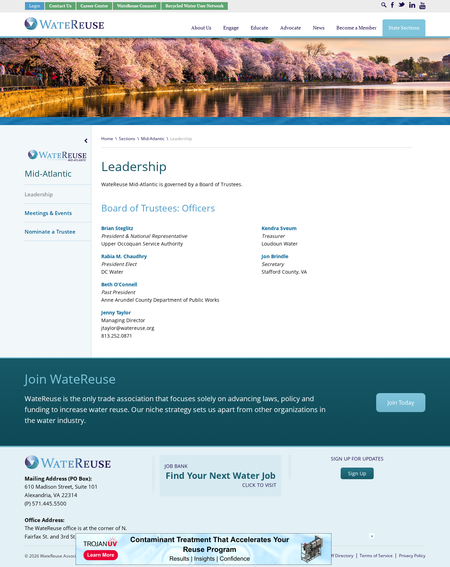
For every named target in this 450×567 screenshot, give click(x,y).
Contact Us (60, 5)
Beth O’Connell (119, 284)
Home (107, 139)
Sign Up (357, 473)
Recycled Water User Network (195, 5)
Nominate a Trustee (50, 231)
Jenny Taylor (116, 312)
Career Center (94, 5)
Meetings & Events (48, 212)
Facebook (392, 5)
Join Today (400, 402)
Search (384, 5)
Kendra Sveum (279, 228)
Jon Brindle (275, 256)
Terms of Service (376, 556)
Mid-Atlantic (48, 173)
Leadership (39, 194)
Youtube (422, 5)
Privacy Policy (412, 556)
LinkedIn (412, 5)
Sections (127, 139)
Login (34, 5)
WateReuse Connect (136, 5)
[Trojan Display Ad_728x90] (204, 563)
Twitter (401, 4)
